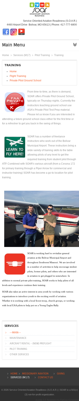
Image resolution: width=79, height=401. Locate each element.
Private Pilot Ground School (25, 80)
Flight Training (18, 76)
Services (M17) (22, 55)
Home (5, 55)
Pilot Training (42, 55)
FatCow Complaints (69, 400)
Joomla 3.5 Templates (46, 400)
